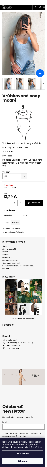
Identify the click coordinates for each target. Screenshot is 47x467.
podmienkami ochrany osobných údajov (21, 434)
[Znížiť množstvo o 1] (9, 203)
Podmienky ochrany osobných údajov (18, 266)
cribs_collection (12, 348)
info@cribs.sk (11, 340)
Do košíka (35, 203)
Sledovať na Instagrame (25, 319)
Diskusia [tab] (15, 222)
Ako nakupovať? (9, 249)
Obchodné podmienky (11, 263)
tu (41, 447)
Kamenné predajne (10, 260)
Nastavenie (23, 453)
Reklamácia (7, 257)
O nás (4, 246)
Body (25, 215)
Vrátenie (6, 254)
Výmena (6, 252)
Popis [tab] (7, 222)
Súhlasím (22, 461)
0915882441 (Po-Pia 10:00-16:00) (19, 343)
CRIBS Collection (13, 345)
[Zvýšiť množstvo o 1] (20, 203)
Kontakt (5, 268)
